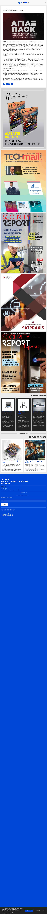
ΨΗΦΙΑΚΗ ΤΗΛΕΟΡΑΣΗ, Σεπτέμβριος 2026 (11, 461)
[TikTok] (5, 510)
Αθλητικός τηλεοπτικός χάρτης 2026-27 (33, 461)
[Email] (14, 510)
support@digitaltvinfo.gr (22, 495)
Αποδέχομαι (28, 910)
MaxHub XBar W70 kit (38, 412)
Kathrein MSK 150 (7, 412)
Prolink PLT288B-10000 (22, 412)
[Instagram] (8, 510)
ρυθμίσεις (13, 912)
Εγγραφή (4, 504)
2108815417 (22, 492)
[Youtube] (11, 510)
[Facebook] (2, 510)
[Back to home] (23, 2)
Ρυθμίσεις (38, 910)
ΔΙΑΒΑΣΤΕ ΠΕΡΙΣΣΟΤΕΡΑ (23, 433)
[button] (45, 2)
